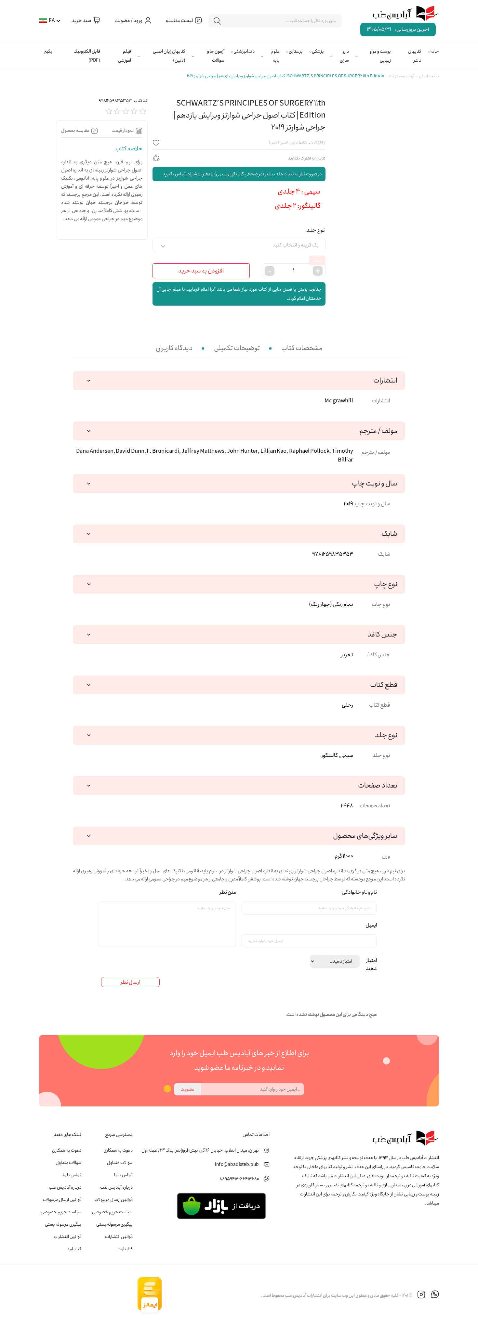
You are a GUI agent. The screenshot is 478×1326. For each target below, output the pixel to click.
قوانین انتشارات (119, 1236)
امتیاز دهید (370, 964)
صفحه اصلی (429, 76)
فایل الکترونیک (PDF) (86, 56)
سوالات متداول (120, 1162)
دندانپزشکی (244, 51)
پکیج (48, 51)
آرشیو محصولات (401, 76)
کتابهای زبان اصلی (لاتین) (169, 56)
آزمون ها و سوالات (215, 56)
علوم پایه (275, 56)
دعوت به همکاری (118, 1150)
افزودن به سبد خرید (201, 270)
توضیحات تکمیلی (237, 348)
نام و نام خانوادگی (358, 892)
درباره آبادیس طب (116, 1187)
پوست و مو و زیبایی (380, 56)
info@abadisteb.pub (237, 1164)
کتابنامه (126, 1249)
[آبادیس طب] (401, 14)
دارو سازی (344, 56)
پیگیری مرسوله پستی (114, 1224)
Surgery (318, 142)
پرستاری (296, 51)
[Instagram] (421, 1295)
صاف (317, 260)
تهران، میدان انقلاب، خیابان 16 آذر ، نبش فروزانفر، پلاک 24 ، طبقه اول (200, 1150)
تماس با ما (123, 1175)
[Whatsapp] (435, 1295)
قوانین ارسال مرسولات (113, 1199)
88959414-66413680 (239, 1178)
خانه (435, 51)
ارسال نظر (130, 982)
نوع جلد (315, 230)
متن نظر (226, 892)
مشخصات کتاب (301, 348)
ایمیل (370, 925)
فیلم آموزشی (124, 56)
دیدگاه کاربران (174, 348)
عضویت (187, 1089)
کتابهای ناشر (414, 56)
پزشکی (318, 51)
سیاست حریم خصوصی (112, 1212)
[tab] (302, 348)
